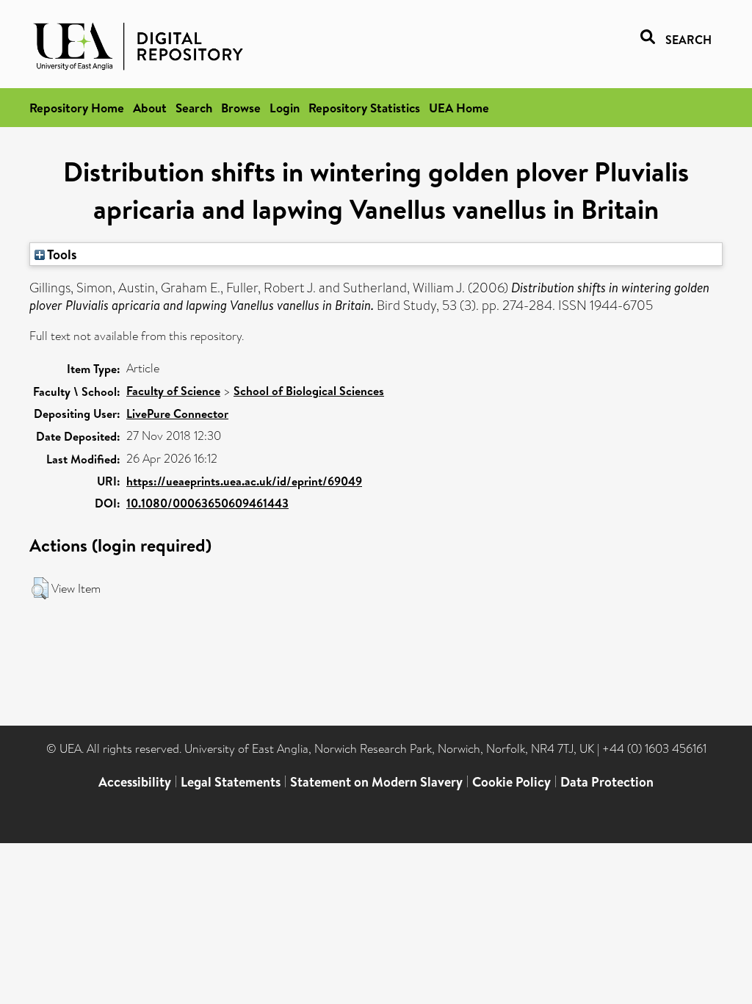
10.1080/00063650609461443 (207, 503)
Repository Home (76, 107)
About (150, 107)
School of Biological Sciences (309, 391)
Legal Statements (231, 782)
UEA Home (459, 107)
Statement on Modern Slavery (376, 782)
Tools (61, 254)
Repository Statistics (364, 107)
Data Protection (607, 782)
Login (285, 107)
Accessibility (134, 782)
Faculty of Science (173, 391)
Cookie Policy (511, 782)
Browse (241, 107)
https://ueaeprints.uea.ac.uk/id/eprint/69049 (244, 481)
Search (194, 107)
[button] (40, 588)
